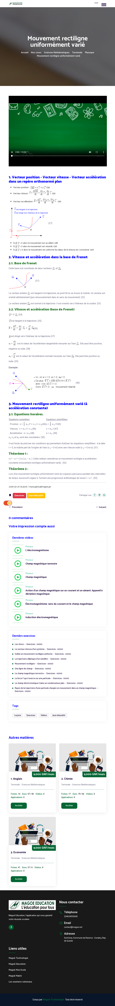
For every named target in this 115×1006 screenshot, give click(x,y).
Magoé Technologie (18, 958)
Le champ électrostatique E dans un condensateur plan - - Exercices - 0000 (49, 683)
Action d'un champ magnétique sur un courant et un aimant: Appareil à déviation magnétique (64, 592)
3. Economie (18, 852)
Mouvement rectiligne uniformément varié (58, 56)
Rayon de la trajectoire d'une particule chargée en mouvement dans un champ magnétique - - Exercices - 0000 (56, 690)
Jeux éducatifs (58, 715)
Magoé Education (17, 964)
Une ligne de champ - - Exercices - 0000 (33, 668)
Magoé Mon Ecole (17, 970)
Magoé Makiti (15, 976)
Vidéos (44, 715)
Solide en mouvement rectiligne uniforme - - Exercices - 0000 (43, 654)
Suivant (102, 507)
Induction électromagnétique (42, 617)
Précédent (17, 507)
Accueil (24, 52)
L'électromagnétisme (37, 550)
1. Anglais (16, 779)
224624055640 (71, 916)
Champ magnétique (36, 577)
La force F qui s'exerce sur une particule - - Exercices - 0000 (42, 678)
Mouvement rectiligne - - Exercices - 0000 (34, 663)
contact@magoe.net (73, 927)
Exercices (31, 715)
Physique (89, 52)
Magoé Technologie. (54, 999)
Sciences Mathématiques (56, 52)
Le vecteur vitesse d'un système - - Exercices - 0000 (39, 649)
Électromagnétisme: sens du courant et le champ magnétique (59, 604)
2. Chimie (67, 779)
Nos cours (36, 52)
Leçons (17, 715)
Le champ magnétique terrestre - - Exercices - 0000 (38, 673)
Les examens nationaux (20, 982)
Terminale (77, 52)
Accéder (19, 805)
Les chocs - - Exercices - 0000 (28, 644)
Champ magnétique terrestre (41, 564)
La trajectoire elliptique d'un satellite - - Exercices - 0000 (40, 659)
